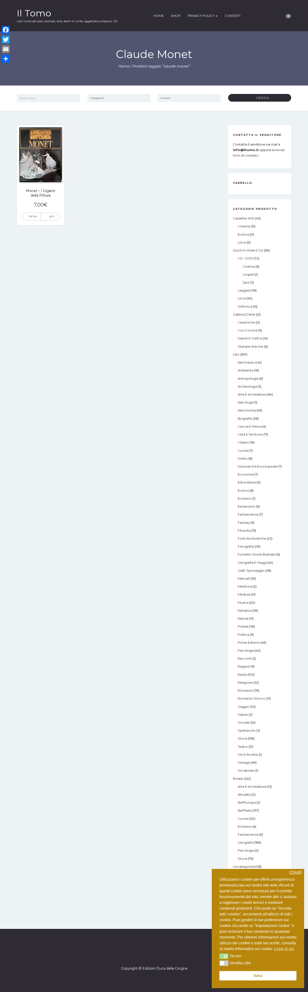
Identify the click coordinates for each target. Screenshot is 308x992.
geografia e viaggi (252, 562)
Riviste (238, 778)
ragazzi (244, 666)
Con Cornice (247, 330)
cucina (243, 450)
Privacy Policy (201, 16)
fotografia (246, 546)
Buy (52, 216)
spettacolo (247, 730)
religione (245, 682)
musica (243, 602)
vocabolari (246, 770)
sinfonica (245, 306)
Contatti (232, 16)
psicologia (246, 650)
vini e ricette (248, 754)
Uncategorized (245, 866)
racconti (245, 658)
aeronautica (247, 362)
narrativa (245, 610)
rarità (242, 674)
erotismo (245, 498)
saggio (243, 706)
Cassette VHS (243, 218)
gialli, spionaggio (251, 570)
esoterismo (246, 506)
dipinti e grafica (250, 338)
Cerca (261, 97)
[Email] (6, 49)
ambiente (245, 370)
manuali (244, 578)
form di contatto (245, 155)
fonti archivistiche (252, 538)
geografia (245, 842)
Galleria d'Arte (244, 314)
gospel (248, 274)
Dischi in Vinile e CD (248, 250)
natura (243, 618)
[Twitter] (6, 39)
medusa (244, 594)
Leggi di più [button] (284, 949)
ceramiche (246, 322)
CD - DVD (245, 258)
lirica (242, 242)
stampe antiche (250, 346)
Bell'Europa (247, 802)
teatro (243, 746)
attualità (244, 794)
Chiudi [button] (295, 872)
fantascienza (248, 514)
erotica (243, 234)
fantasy (244, 522)
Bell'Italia (245, 810)
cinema (244, 226)
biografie (245, 418)
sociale (244, 722)
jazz (246, 282)
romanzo (245, 690)
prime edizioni (249, 642)
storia (242, 738)
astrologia (246, 402)
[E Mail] (158, 955)
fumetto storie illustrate (257, 554)
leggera (244, 290)
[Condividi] (6, 59)
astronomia (247, 410)
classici (243, 442)
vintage (244, 762)
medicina (245, 586)
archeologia (247, 386)
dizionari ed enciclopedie (258, 466)
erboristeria (247, 482)
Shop (175, 16)
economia (246, 474)
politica (243, 634)
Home (159, 16)
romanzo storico (251, 698)
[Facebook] (150, 955)
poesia (243, 626)
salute (243, 714)
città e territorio (250, 434)
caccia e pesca (250, 426)
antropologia (248, 378)
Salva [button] (258, 976)
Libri (236, 354)
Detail (33, 216)
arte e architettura (252, 394)
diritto (243, 458)
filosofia (244, 530)
